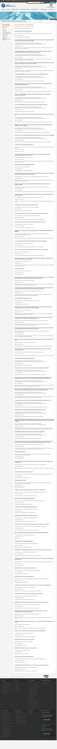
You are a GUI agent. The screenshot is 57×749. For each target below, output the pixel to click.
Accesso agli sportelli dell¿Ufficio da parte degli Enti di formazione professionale (31, 240)
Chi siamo (3, 0)
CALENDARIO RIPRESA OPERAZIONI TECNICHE (24, 358)
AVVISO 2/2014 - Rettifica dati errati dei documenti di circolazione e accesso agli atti (31, 602)
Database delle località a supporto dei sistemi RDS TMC (7, 720)
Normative (4, 35)
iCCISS (30, 714)
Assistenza (19, 0)
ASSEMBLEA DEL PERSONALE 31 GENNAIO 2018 (24, 498)
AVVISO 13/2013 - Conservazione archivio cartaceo (25, 639)
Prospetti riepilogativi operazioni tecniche (23, 298)
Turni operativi (5, 37)
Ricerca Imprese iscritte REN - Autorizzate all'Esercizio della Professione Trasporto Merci (21, 721)
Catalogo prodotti (14, 0)
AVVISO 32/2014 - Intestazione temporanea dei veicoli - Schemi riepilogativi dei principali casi (33, 549)
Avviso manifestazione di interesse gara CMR (24, 471)
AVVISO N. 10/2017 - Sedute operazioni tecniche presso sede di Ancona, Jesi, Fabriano (32, 524)
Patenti (3, 680)
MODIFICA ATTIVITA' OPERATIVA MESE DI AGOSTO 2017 (26, 506)
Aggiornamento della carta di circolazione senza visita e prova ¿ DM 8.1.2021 (30, 221)
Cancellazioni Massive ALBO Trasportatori (23, 31)
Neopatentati (31, 697)
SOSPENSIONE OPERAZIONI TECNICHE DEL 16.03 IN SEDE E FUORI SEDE (29, 431)
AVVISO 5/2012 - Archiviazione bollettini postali (24, 656)
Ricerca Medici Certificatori (33, 702)
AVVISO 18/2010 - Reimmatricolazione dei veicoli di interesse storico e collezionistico (32, 665)
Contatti (23, 0)
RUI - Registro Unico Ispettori (34, 707)
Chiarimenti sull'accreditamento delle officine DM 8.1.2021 (26, 204)
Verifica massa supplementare (34, 686)
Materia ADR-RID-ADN (7, 715)
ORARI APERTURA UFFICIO (20, 451)
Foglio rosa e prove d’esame (7, 685)
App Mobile (30, 710)
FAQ (26, 0)
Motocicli (17, 683)
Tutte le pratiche (5, 683)
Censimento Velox (45, 683)
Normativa (4, 693)
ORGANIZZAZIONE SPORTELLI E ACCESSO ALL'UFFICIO (26, 515)
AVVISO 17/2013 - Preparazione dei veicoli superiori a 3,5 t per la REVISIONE (30, 630)
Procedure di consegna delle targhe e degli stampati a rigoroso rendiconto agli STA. (31, 249)
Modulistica (5, 690)
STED (17, 690)
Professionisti (5, 710)
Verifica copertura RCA (33, 695)
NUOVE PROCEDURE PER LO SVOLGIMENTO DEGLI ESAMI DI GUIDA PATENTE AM (31, 532)
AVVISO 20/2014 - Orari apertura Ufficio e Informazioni (25, 567)
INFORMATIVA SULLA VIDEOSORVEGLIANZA (24, 541)
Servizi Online (31, 680)
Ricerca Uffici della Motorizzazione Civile (6, 25)
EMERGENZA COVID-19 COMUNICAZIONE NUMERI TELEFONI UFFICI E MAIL (30, 409)
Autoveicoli (18, 682)
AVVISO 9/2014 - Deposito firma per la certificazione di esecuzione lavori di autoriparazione (33, 584)
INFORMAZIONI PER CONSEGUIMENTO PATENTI (24, 164)
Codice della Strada (45, 680)
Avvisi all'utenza (5, 34)
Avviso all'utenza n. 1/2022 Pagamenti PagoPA (24, 144)
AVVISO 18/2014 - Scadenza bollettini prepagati (24, 576)
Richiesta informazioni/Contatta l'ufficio (6, 39)
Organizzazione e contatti (7, 33)
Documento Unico (19, 689)
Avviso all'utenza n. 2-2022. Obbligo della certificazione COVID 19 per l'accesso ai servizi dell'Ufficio (34, 135)
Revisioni (17, 685)
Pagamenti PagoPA (32, 687)
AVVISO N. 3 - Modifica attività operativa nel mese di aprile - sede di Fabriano (30, 489)
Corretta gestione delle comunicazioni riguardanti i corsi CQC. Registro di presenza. (31, 213)
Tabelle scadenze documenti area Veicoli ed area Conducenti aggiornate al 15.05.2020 (32, 367)
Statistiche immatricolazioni (34, 703)
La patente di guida (6, 682)
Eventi (7, 677)
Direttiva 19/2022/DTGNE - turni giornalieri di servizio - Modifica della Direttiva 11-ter (31, 74)
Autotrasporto (18, 710)
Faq (22, 677)
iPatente (30, 712)
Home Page (4, 29)
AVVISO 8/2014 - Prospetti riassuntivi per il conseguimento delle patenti (29, 593)
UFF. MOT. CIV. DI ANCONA (5, 27)
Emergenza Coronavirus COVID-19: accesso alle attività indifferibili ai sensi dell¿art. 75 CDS (33, 400)
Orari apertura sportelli (6, 32)
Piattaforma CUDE (32, 690)
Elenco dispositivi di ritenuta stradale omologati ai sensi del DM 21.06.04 (8, 723)
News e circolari (8, 0)
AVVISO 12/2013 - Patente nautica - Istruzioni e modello (26, 647)
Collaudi (17, 686)
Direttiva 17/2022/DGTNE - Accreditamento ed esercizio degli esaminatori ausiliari (31, 104)
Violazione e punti (45, 682)
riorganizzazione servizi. (19, 268)
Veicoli (16, 680)
